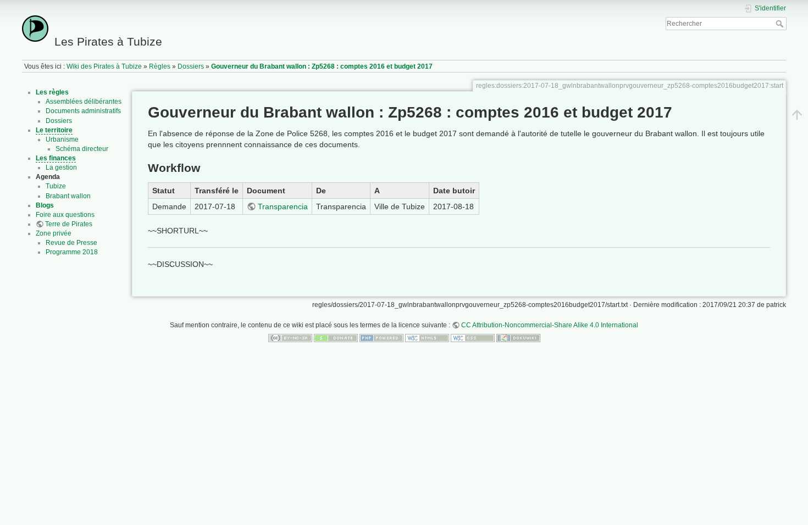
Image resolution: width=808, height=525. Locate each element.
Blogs (45, 205)
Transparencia (283, 206)
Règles (159, 66)
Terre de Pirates (68, 224)
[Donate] (336, 338)
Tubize (56, 186)
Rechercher (781, 23)
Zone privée (53, 233)
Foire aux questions (65, 215)
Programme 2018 (72, 252)
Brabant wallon (68, 196)
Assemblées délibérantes (83, 101)
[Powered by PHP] (381, 338)
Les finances (56, 158)
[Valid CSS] (473, 338)
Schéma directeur (82, 149)
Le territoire (54, 130)
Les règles (52, 92)
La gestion (61, 167)
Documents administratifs (83, 111)
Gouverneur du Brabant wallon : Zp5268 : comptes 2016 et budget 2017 (322, 66)
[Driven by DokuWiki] (518, 338)
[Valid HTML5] (427, 338)
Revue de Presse (71, 243)
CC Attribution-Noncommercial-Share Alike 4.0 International (549, 325)
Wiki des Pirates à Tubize (104, 66)
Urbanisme (62, 139)
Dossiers (191, 66)
